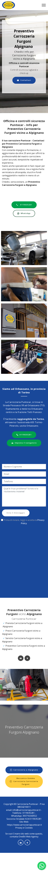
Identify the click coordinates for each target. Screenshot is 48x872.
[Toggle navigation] (44, 5)
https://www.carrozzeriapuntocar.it (24, 824)
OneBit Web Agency (28, 836)
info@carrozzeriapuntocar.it (26, 810)
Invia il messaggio (16, 513)
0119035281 (25, 205)
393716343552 (29, 815)
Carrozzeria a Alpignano (25, 770)
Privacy (19, 827)
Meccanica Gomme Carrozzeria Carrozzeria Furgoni (25, 781)
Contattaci (25, 80)
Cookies (29, 827)
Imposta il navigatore (26, 443)
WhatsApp (26, 213)
